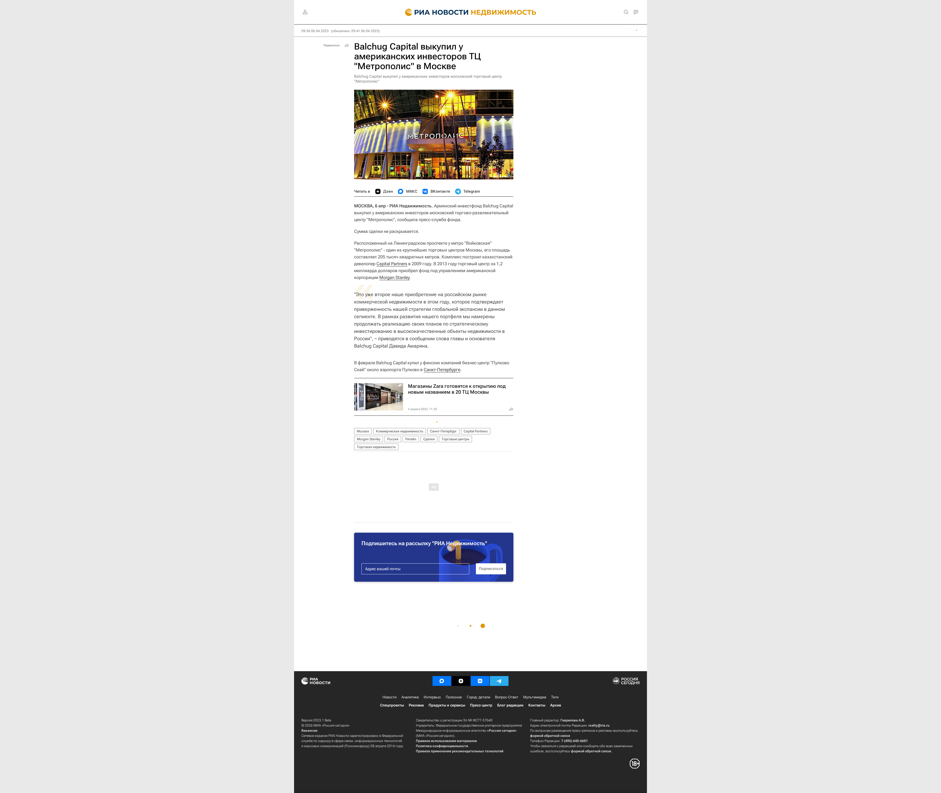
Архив (555, 705)
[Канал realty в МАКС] (442, 681)
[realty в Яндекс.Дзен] (461, 681)
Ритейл (410, 439)
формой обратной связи (550, 736)
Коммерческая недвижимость (399, 431)
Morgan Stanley (394, 277)
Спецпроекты (392, 705)
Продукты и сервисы (447, 705)
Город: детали (478, 697)
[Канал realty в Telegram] (499, 681)
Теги (554, 697)
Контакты (536, 705)
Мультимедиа (534, 697)
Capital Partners (391, 263)
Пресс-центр (481, 705)
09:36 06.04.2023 (315, 31)
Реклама (416, 705)
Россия (392, 439)
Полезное (454, 697)
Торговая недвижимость (376, 447)
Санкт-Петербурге (442, 369)
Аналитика (410, 697)
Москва (363, 431)
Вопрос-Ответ (506, 697)
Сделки (429, 439)
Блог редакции (510, 705)
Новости (389, 697)
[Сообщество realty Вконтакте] (480, 681)
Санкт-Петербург (443, 431)
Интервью (432, 697)
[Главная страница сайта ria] (434, 12)
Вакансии (309, 730)
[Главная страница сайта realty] (471, 12)
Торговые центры (455, 439)
